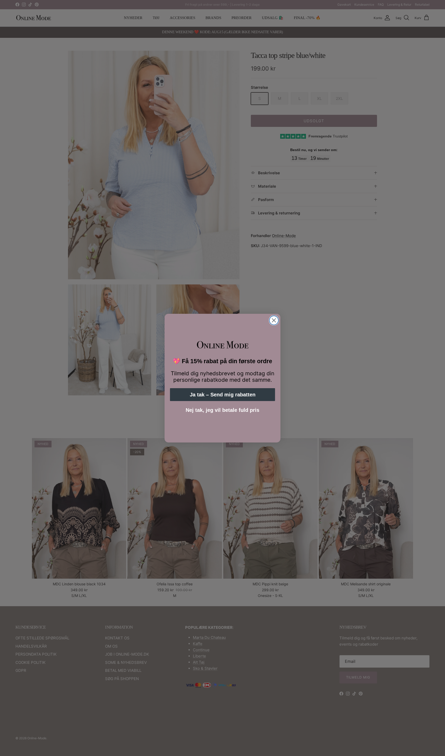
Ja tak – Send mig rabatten (222, 394)
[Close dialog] (273, 320)
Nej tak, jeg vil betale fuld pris (222, 410)
